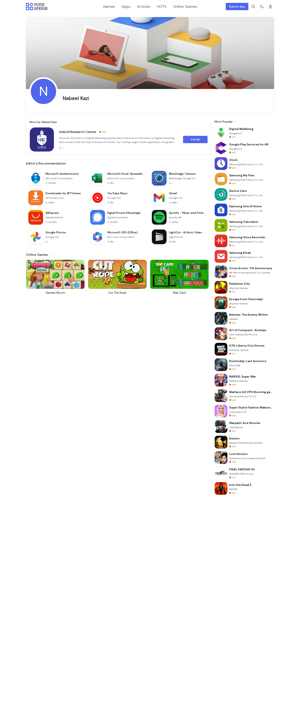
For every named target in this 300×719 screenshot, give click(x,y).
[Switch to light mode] (262, 6)
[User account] (270, 6)
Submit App (237, 6)
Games (109, 6)
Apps (126, 6)
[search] (253, 6)
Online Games (185, 6)
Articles (143, 6)
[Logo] (37, 6)
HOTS (162, 6)
